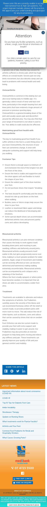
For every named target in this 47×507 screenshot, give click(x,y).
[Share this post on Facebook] (5, 372)
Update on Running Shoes (13, 417)
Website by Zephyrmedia (22, 491)
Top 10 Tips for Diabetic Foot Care (16, 403)
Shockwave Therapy (10, 412)
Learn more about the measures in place (24, 505)
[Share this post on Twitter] (17, 372)
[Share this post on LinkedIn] (23, 372)
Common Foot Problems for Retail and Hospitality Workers (18, 432)
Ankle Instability (8, 407)
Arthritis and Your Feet (11, 426)
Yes (21, 52)
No (27, 52)
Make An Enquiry (23, 483)
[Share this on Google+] (11, 372)
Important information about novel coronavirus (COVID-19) (21, 392)
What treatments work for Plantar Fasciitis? (20, 421)
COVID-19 (6, 398)
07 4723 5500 (24, 468)
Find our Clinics (23, 479)
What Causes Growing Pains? (14, 438)
